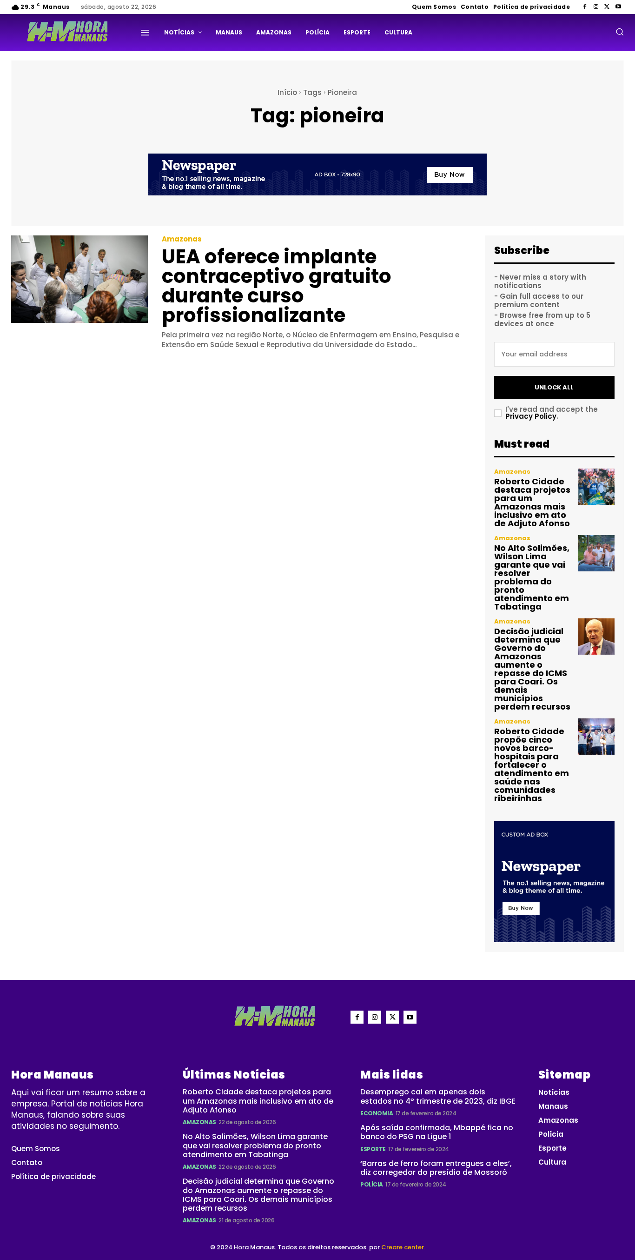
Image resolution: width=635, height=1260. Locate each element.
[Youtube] (618, 7)
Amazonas (182, 238)
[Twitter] (607, 7)
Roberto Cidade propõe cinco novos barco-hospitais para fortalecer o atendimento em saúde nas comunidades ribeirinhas (531, 764)
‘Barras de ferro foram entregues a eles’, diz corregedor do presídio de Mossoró (436, 1168)
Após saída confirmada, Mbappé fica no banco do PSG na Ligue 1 (436, 1132)
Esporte (373, 1149)
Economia (376, 1113)
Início (287, 92)
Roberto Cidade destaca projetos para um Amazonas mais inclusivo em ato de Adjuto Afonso (532, 502)
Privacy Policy (530, 416)
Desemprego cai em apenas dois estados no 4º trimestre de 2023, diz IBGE (438, 1096)
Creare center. (403, 1247)
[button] (619, 31)
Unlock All (554, 387)
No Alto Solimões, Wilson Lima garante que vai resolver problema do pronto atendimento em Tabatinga (531, 577)
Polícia (371, 1184)
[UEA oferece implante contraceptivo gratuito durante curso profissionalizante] (79, 279)
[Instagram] (596, 7)
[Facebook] (584, 7)
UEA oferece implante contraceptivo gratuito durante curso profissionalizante (276, 286)
